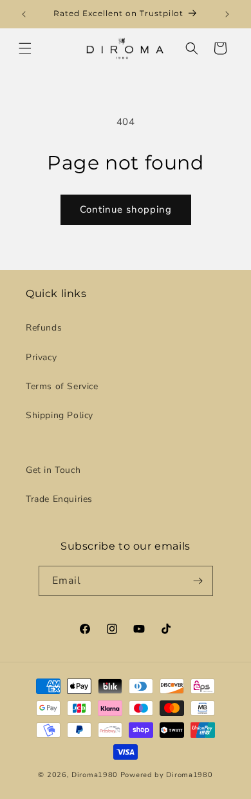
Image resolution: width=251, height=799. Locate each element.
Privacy (41, 357)
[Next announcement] (227, 14)
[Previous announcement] (24, 14)
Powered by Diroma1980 (166, 775)
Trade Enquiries (59, 499)
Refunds (44, 328)
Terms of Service (62, 386)
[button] (25, 48)
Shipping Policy (59, 415)
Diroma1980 (95, 775)
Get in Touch (53, 470)
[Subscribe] (198, 581)
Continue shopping (126, 209)
